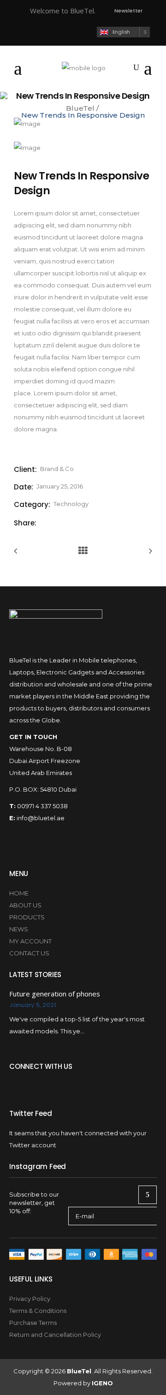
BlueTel (80, 108)
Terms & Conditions (37, 1310)
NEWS (18, 929)
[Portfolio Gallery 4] (27, 123)
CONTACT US (29, 953)
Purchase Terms (33, 1322)
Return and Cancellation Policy (55, 1334)
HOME (19, 893)
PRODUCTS (27, 917)
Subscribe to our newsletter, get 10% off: (34, 1203)
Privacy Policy (29, 1298)
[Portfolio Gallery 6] (27, 147)
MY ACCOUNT (30, 941)
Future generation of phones (54, 993)
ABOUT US (25, 905)
